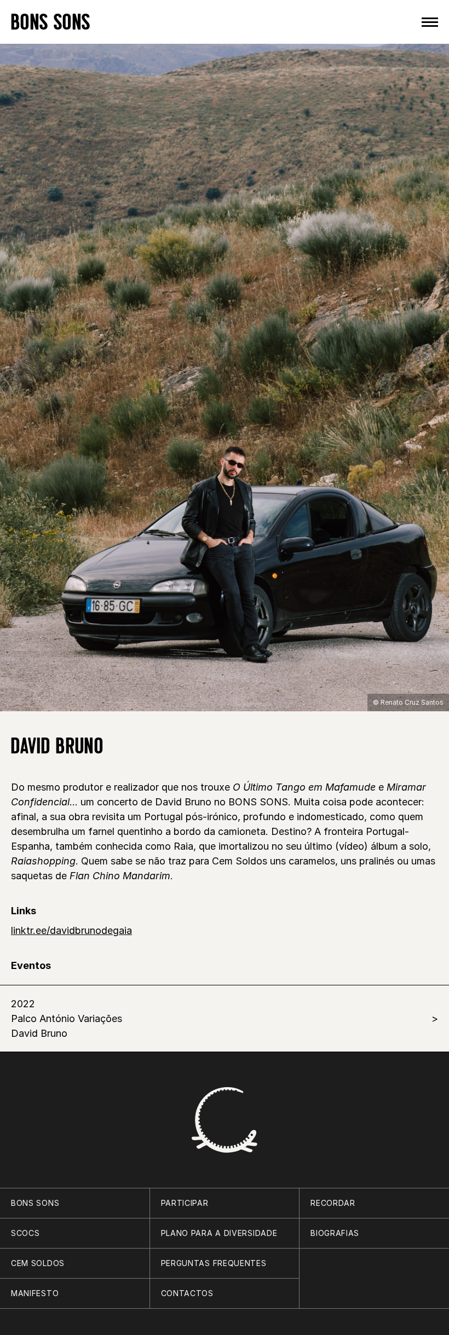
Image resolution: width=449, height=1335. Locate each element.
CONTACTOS (187, 1293)
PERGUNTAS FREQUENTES (214, 1263)
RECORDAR (332, 1203)
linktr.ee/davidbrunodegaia (71, 930)
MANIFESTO (35, 1293)
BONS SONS (50, 21)
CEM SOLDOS (38, 1263)
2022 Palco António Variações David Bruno (66, 1018)
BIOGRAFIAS (334, 1233)
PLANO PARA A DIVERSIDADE (219, 1233)
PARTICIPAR (185, 1203)
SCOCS (25, 1233)
